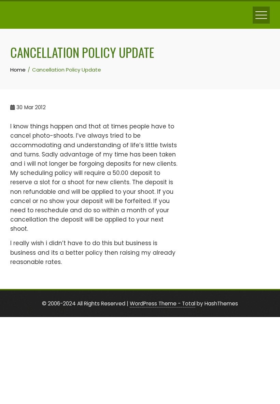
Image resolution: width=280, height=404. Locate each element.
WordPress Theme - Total (162, 303)
